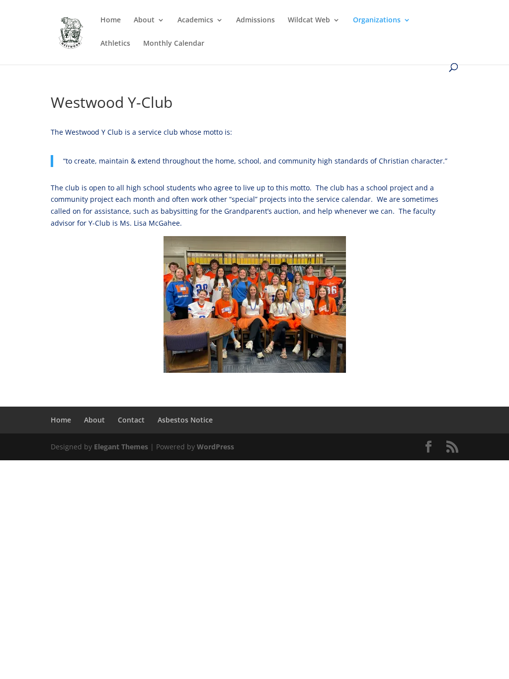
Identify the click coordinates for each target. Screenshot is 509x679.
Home (110, 20)
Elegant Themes (121, 446)
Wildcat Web (309, 20)
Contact (131, 419)
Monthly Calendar (173, 44)
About (144, 20)
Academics (195, 20)
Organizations (377, 20)
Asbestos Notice (185, 419)
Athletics (115, 44)
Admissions (255, 20)
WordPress (215, 446)
